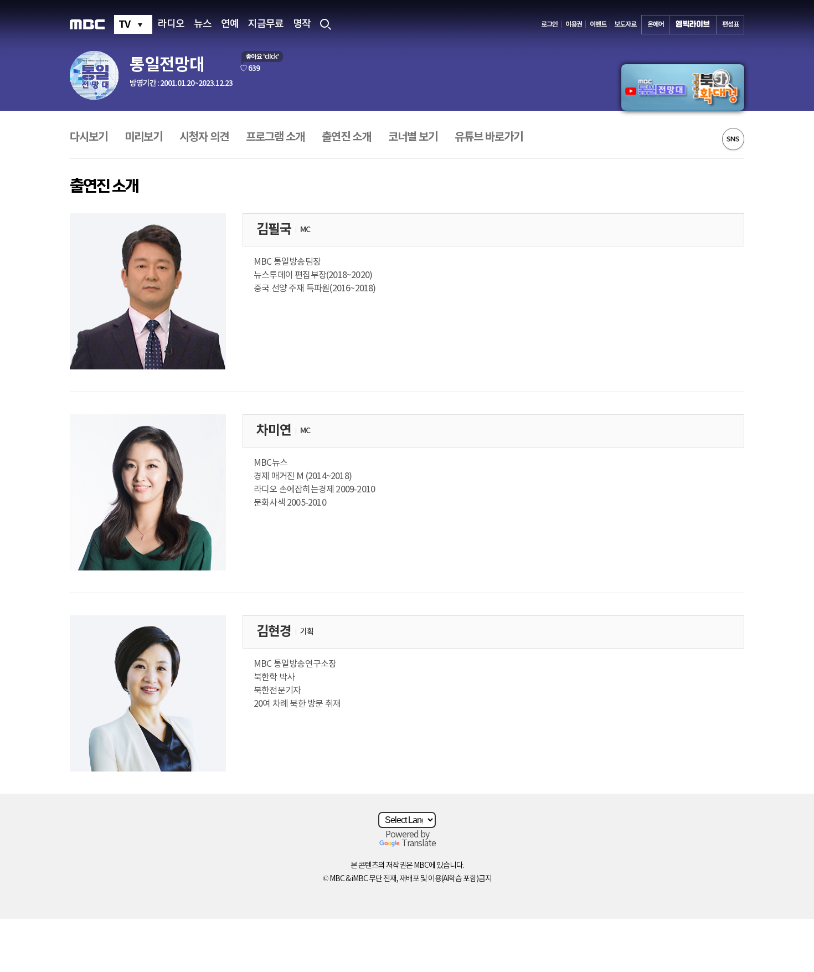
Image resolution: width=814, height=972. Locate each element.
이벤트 (598, 24)
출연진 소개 (346, 137)
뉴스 (203, 24)
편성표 (730, 24)
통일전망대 (167, 65)
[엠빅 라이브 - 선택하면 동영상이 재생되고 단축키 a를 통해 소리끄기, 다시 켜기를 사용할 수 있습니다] (692, 25)
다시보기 (88, 137)
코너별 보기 (412, 137)
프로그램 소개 (275, 137)
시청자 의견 (204, 137)
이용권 (573, 24)
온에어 (655, 24)
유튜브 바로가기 (489, 137)
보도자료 (625, 24)
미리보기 (143, 137)
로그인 (549, 24)
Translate (418, 843)
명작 (302, 24)
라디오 (171, 24)
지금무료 (266, 24)
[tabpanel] (682, 87)
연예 (230, 24)
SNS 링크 (733, 139)
